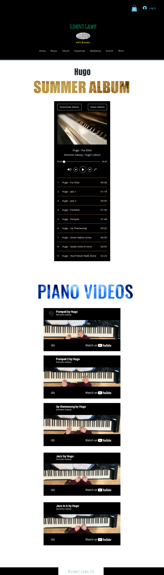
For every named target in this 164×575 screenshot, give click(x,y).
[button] (134, 8)
